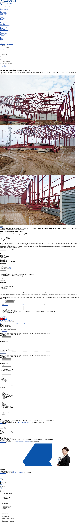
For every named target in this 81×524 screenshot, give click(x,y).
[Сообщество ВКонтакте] (6, 319)
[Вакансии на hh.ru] (1, 319)
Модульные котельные (20, 323)
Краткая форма (4, 331)
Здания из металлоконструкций (12, 323)
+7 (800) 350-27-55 (3, 316)
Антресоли (5, 409)
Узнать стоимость (3, 250)
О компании (2, 32)
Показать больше (3, 280)
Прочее (4, 392)
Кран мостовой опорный (7, 411)
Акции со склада (41, 323)
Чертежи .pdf (2, 227)
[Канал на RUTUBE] (4, 319)
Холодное (5, 381)
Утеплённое (5, 380)
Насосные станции (3, 12)
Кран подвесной (6, 412)
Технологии (2, 23)
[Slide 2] (1, 226)
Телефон (2, 432)
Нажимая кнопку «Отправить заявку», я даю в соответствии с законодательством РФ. (24, 304)
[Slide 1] (0, 226)
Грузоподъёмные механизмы (8, 407)
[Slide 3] (2, 226)
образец (18, 266)
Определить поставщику (7, 378)
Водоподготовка (3, 11)
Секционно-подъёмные (7, 403)
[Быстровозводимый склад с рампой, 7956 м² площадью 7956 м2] (37, 124)
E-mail (1, 433)
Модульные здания (3, 323)
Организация (2, 430)
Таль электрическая (6, 413)
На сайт (1, 523)
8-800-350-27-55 (2, 3)
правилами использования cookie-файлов (46, 425)
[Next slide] (1, 225)
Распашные (5, 404)
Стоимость (45, 323)
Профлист (5, 391)
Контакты (2, 39)
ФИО (1, 431)
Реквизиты (2, 320)
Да (3, 383)
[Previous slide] (0, 225)
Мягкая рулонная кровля (7, 396)
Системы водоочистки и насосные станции (31, 323)
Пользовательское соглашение (9, 320)
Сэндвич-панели (6, 394)
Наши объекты (2, 28)
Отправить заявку (5, 305)
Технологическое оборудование (8, 408)
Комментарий (4, 309)
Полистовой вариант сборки (8, 390)
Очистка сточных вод (3, 13)
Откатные (5, 405)
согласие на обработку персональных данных (25, 304)
